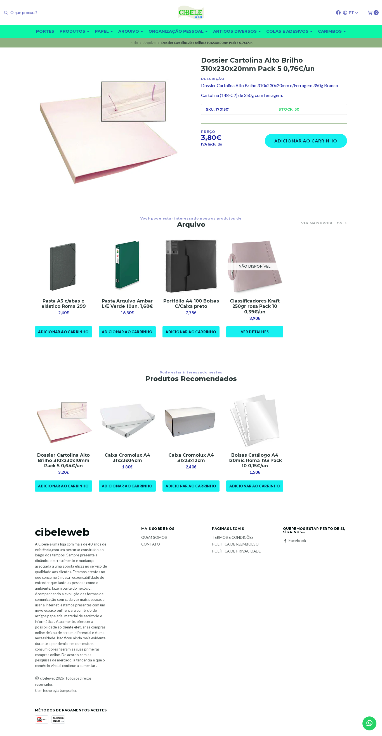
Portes (45, 31)
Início (134, 42)
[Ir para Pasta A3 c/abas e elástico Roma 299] (63, 266)
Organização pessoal (176, 31)
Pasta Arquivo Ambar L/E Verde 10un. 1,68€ (127, 303)
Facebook (297, 541)
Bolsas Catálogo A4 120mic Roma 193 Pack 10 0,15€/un (255, 460)
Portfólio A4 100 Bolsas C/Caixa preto (191, 303)
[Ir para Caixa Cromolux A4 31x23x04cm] (127, 420)
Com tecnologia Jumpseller (55, 691)
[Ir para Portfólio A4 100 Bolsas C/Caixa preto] (191, 266)
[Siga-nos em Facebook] (338, 12)
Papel (102, 31)
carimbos (330, 31)
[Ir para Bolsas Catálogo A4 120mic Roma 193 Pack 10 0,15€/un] (254, 420)
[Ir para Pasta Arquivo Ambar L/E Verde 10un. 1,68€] (127, 266)
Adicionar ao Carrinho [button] (63, 332)
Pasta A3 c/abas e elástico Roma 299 (63, 303)
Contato (150, 544)
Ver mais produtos (322, 223)
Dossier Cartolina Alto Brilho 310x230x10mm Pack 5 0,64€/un (63, 460)
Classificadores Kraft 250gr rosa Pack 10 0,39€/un (255, 306)
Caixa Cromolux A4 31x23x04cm (127, 457)
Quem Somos (154, 538)
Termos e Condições (233, 538)
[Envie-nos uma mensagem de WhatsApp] (369, 723)
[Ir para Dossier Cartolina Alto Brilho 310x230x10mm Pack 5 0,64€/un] (63, 420)
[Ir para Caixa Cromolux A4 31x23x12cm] (191, 420)
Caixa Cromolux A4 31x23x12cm (191, 457)
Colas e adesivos (288, 31)
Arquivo (129, 31)
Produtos (73, 31)
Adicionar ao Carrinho (305, 140)
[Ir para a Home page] (191, 13)
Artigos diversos (235, 31)
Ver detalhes (255, 332)
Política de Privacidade (236, 551)
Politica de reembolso (235, 544)
